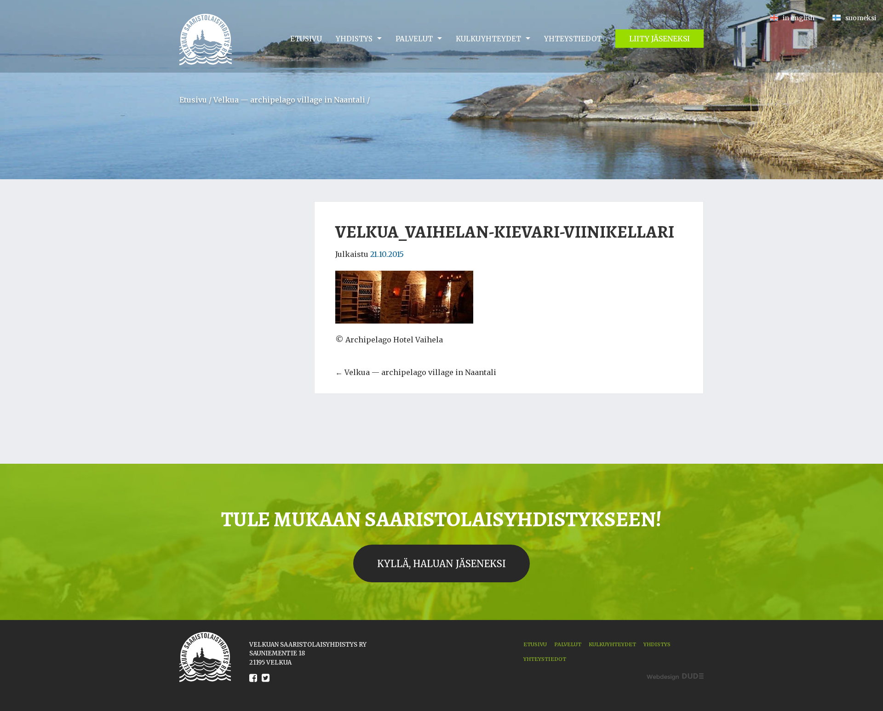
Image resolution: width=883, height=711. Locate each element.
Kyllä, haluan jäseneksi (441, 563)
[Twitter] (265, 685)
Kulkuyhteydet (488, 38)
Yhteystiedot (573, 38)
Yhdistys (354, 38)
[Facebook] (253, 685)
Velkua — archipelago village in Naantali (289, 99)
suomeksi (860, 18)
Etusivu (306, 38)
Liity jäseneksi (659, 38)
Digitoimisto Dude (675, 676)
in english (798, 18)
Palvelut (414, 38)
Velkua (205, 39)
